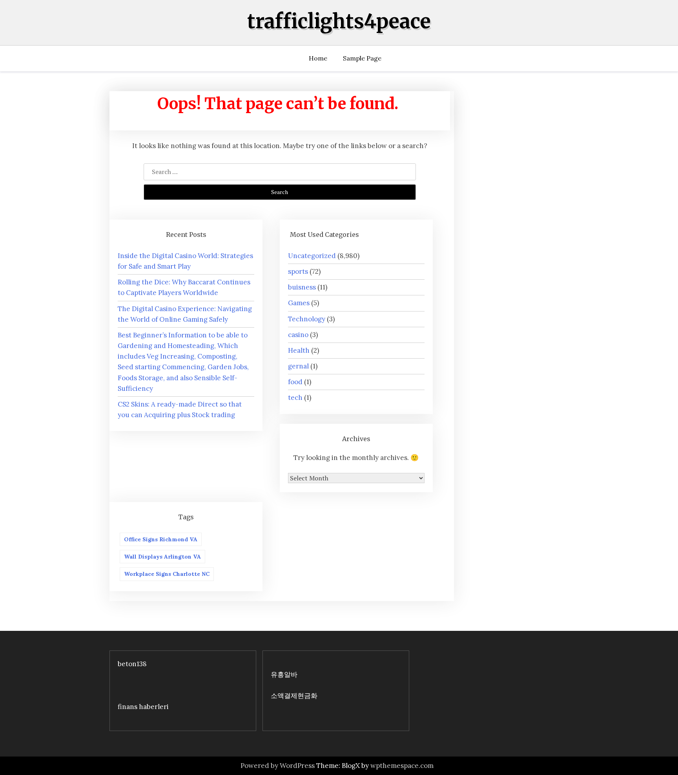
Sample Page (362, 58)
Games (299, 303)
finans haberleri (143, 706)
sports (298, 271)
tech (295, 397)
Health (299, 350)
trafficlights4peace (339, 21)
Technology (306, 319)
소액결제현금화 (294, 695)
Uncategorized (312, 255)
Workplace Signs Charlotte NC (167, 573)
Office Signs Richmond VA (160, 539)
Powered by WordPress (278, 765)
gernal (298, 366)
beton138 (132, 664)
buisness (302, 287)
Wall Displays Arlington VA (162, 556)
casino (298, 334)
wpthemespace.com (402, 765)
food (295, 381)
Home (318, 58)
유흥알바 (284, 674)
